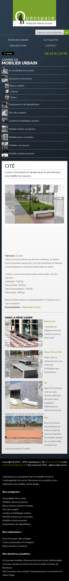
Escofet (19, 255)
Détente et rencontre (20, 78)
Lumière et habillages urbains (24, 120)
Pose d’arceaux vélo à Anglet (17, 538)
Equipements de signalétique (16, 524)
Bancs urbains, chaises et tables (18, 505)
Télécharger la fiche (31, 307)
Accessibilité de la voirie (21, 70)
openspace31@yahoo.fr (14, 465)
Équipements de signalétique (24, 104)
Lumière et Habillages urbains (17, 513)
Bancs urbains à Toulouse (15, 546)
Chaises (14, 91)
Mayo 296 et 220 (53, 352)
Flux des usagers (17, 112)
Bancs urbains (17, 85)
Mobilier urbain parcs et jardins (18, 516)
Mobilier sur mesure (19, 145)
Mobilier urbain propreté (21, 153)
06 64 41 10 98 (56, 53)
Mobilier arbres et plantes (22, 128)
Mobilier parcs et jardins (21, 137)
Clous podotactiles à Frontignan (18, 542)
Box (46, 417)
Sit (45, 382)
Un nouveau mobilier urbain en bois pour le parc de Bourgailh (32, 560)
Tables (13, 97)
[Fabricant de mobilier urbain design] (34, 10)
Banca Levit (49, 321)
